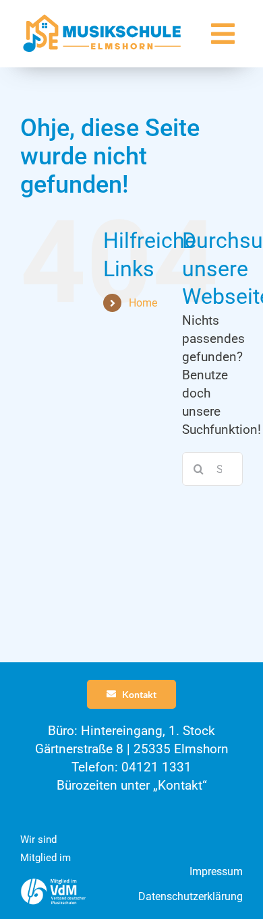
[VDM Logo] (53, 883)
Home (143, 302)
